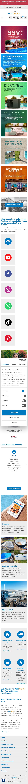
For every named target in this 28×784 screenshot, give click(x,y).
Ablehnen (14, 422)
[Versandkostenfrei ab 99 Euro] (7, 641)
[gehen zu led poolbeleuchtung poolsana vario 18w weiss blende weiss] (14, 426)
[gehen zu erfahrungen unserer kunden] (14, 460)
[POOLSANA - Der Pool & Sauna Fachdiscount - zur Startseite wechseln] (14, 12)
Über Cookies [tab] (22, 364)
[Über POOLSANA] (14, 594)
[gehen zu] (2, 17)
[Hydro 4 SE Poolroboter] (14, 123)
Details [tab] (14, 364)
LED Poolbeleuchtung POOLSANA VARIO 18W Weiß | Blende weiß (14, 431)
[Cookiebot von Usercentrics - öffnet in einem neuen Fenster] (19, 360)
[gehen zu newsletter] (8, 241)
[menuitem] (2, 17)
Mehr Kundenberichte (14, 488)
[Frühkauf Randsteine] (14, 151)
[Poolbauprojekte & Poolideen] (14, 550)
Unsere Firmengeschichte (14, 204)
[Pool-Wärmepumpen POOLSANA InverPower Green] (14, 95)
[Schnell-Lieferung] (20, 640)
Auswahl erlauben (14, 417)
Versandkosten (14, 777)
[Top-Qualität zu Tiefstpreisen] (20, 671)
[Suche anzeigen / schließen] (10, 17)
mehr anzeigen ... (5, 731)
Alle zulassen (14, 412)
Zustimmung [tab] (5, 364)
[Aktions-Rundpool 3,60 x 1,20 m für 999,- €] (14, 67)
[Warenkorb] (25, 17)
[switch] (24, 396)
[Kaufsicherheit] (7, 669)
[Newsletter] (14, 508)
